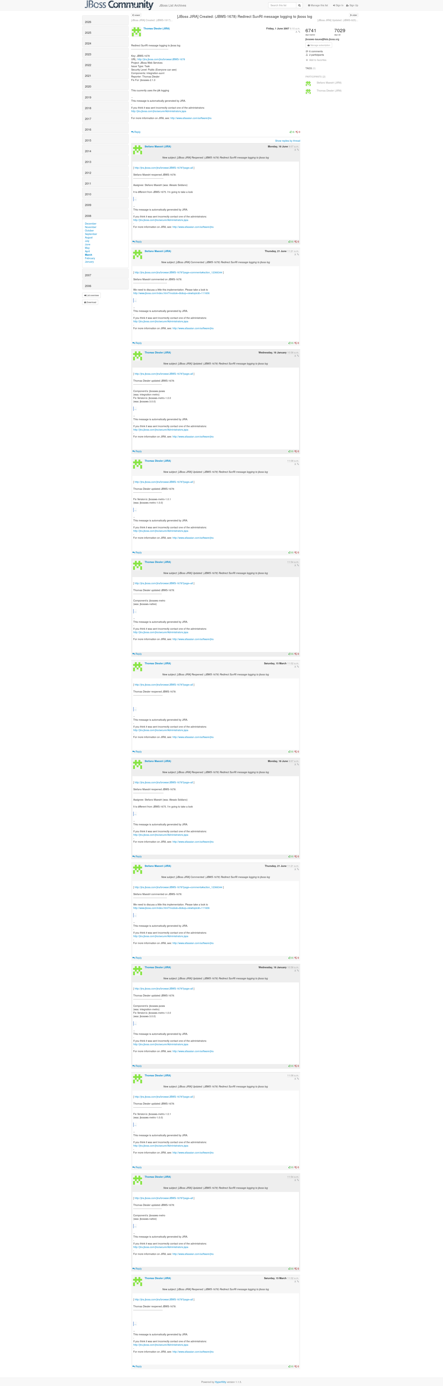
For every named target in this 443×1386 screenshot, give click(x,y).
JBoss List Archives (172, 5)
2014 (88, 151)
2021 (88, 76)
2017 (88, 119)
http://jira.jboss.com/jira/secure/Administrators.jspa (158, 111)
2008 (88, 216)
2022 (88, 65)
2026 (88, 22)
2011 (88, 183)
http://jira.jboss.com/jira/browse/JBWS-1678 (161, 59)
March (88, 254)
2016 (88, 129)
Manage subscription (320, 45)
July (87, 241)
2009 (88, 205)
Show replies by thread (287, 140)
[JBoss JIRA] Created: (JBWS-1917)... (152, 20)
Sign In (339, 5)
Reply (137, 132)
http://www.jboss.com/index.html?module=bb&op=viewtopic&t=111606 (171, 293)
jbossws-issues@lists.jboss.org (322, 39)
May (87, 247)
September (91, 234)
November (90, 227)
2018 (88, 108)
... (135, 199)
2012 (88, 173)
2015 (88, 140)
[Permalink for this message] (299, 31)
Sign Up (353, 5)
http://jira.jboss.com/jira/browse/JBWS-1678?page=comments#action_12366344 (178, 272)
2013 (88, 162)
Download (91, 302)
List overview (92, 295)
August (89, 237)
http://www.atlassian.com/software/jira (190, 118)
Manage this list (319, 5)
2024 (88, 43)
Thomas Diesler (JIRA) (156, 28)
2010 (88, 194)
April (87, 251)
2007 (88, 275)
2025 (88, 32)
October (89, 230)
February (90, 258)
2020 (88, 86)
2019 (88, 97)
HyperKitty (220, 1382)
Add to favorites (317, 60)
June (87, 244)
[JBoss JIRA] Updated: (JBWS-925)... (338, 20)
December (90, 223)
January (89, 261)
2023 (88, 54)
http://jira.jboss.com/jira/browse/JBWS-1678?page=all (164, 167)
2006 (88, 286)
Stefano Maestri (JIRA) (158, 146)
